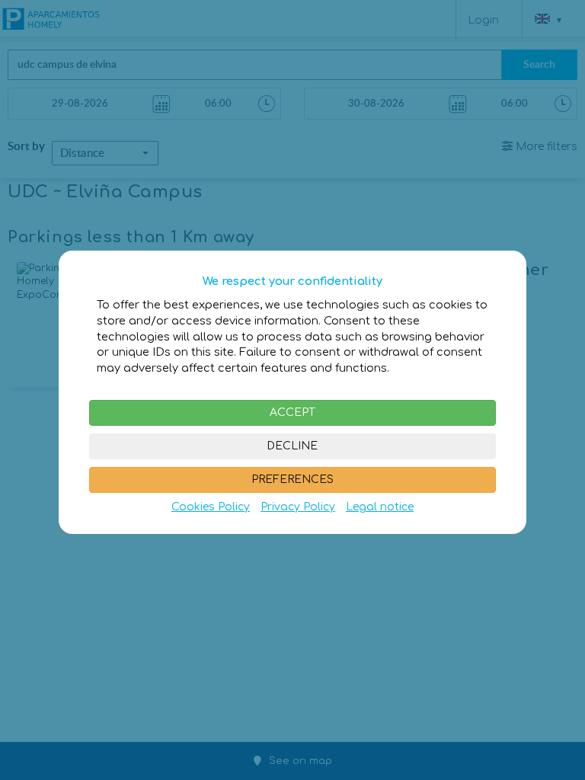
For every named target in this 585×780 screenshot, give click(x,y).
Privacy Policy (298, 507)
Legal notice (380, 507)
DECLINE (292, 446)
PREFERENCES (292, 479)
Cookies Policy (210, 507)
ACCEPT (292, 412)
